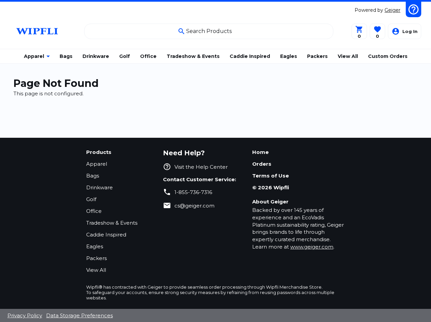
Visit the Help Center (201, 167)
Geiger (392, 10)
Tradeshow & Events (111, 223)
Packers (96, 258)
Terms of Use (270, 175)
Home (260, 152)
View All (96, 270)
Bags (92, 175)
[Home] (37, 31)
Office (94, 211)
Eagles (94, 246)
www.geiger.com (311, 247)
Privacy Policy (24, 315)
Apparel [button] (34, 56)
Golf (91, 199)
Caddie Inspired (106, 234)
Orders (261, 164)
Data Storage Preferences (79, 315)
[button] (377, 31)
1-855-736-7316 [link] (193, 192)
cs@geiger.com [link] (194, 205)
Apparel (96, 164)
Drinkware (99, 187)
